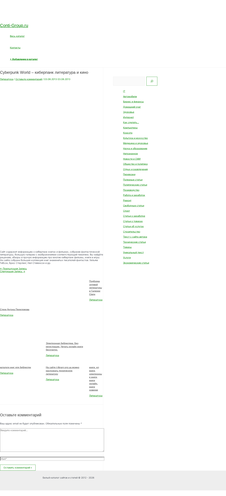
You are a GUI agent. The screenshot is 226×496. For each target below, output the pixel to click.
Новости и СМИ (132, 158)
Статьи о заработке (134, 216)
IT (124, 91)
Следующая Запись (12, 271)
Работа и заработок (134, 195)
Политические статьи (135, 184)
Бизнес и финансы (133, 101)
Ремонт (127, 200)
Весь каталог (17, 36)
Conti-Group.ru (14, 25)
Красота (127, 132)
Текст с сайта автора (135, 236)
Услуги (127, 257)
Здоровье (128, 112)
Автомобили (130, 96)
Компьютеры (130, 127)
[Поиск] (151, 81)
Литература (6, 79)
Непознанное (130, 153)
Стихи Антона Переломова (14, 309)
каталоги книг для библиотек (15, 367)
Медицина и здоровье (135, 143)
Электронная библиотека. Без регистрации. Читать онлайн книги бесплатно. (64, 346)
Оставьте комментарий (28, 79)
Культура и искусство (135, 138)
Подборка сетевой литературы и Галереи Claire (95, 287)
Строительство (131, 231)
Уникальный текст (133, 252)
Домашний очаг (132, 106)
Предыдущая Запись (13, 268)
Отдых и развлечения (135, 169)
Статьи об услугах (133, 226)
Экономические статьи (136, 262)
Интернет (128, 117)
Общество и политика (135, 164)
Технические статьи (134, 242)
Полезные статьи (132, 179)
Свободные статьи (133, 205)
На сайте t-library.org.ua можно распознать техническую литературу (62, 370)
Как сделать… (131, 122)
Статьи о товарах (133, 221)
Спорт (126, 210)
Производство (131, 190)
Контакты (15, 47)
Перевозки (129, 174)
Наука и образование (135, 148)
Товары (127, 247)
